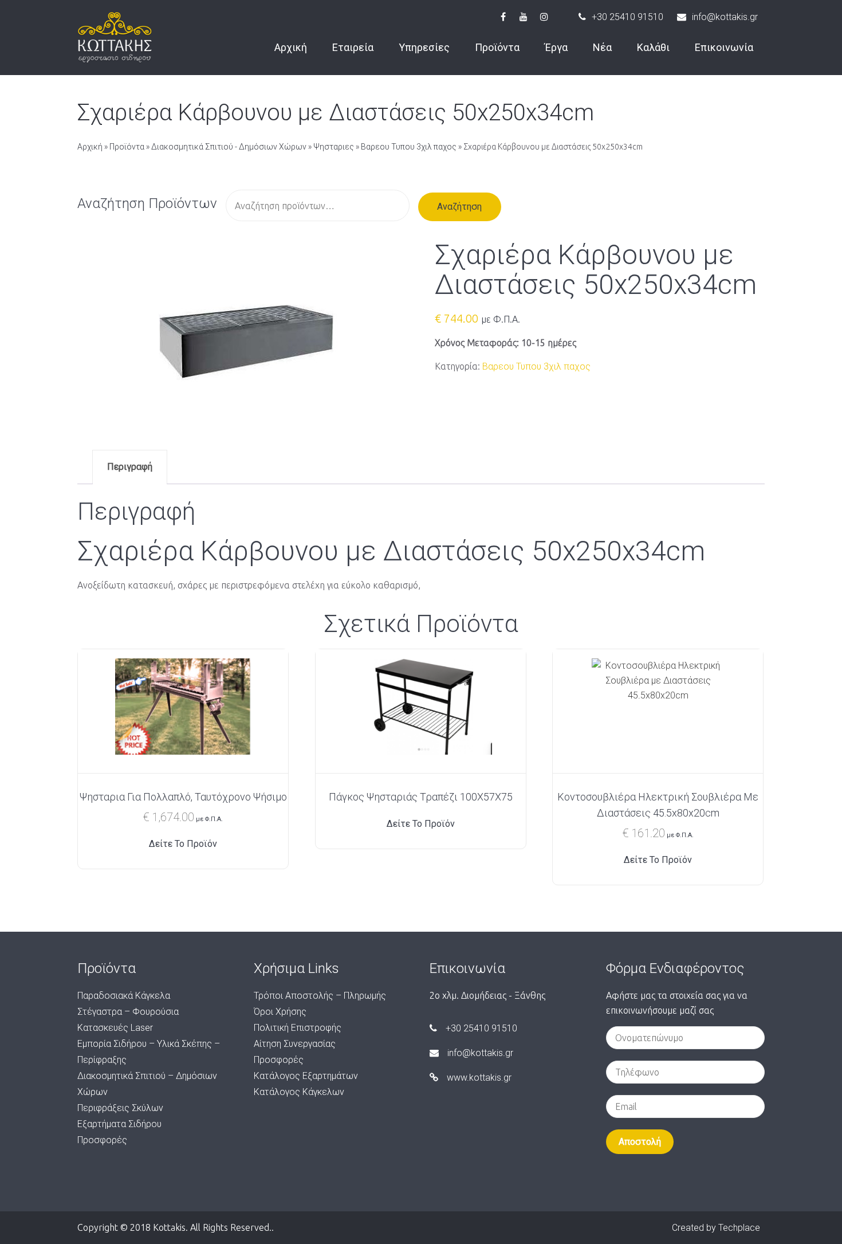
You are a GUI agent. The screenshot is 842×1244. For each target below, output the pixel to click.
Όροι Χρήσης (280, 1011)
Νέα (602, 47)
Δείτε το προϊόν (183, 843)
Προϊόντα (497, 47)
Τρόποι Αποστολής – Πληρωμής (320, 995)
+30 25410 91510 (627, 16)
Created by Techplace (716, 1227)
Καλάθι (653, 47)
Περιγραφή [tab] (129, 466)
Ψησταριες (333, 146)
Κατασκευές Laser (115, 1027)
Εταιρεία (352, 47)
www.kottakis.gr (479, 1077)
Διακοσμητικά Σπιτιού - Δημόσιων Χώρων (228, 146)
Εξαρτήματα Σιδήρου (119, 1124)
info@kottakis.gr (725, 16)
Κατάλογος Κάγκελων (299, 1091)
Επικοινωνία (724, 47)
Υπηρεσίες (424, 47)
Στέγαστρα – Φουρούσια (128, 1011)
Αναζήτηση (459, 206)
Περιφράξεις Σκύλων (120, 1107)
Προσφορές (102, 1140)
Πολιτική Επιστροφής (297, 1027)
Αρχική (290, 47)
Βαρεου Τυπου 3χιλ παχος (409, 146)
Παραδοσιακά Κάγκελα (123, 995)
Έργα (556, 47)
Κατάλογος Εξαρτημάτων (306, 1075)
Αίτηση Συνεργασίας (295, 1043)
